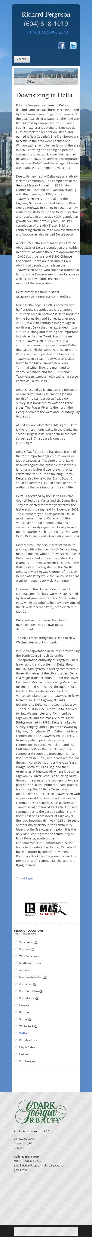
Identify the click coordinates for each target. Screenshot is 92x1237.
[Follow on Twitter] (70, 43)
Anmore (24, 970)
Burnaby (24, 949)
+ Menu (22, 59)
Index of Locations (28, 932)
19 (44, 977)
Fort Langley (27, 1061)
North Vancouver (30, 963)
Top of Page (24, 878)
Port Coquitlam (29, 991)
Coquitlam (26, 984)
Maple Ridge (27, 1047)
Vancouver (26, 942)
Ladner (23, 1054)
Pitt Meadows (28, 1040)
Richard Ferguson (46, 13)
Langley (24, 1005)
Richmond (25, 1012)
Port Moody (27, 998)
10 (35, 942)
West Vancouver (29, 956)
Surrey (23, 1019)
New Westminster (30, 977)
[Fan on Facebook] (59, 43)
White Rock (26, 1026)
